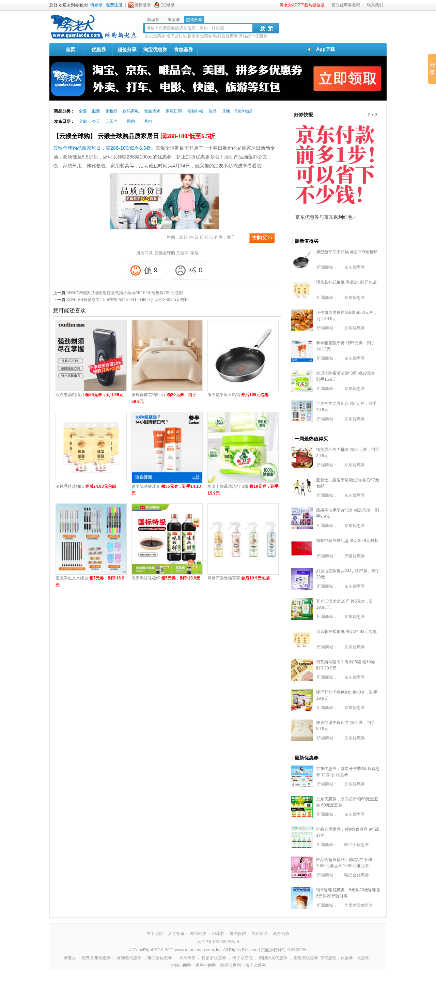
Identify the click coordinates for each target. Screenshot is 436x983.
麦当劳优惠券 (306, 957)
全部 (83, 111)
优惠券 (99, 49)
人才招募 (176, 933)
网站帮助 (259, 933)
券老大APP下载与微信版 (302, 5)
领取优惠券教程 (345, 5)
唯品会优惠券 (225, 36)
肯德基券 (183, 49)
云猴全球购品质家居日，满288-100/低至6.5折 (102, 148)
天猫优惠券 (354, 556)
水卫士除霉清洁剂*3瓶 (243, 490)
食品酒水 (152, 111)
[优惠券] (93, 38)
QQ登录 (167, 5)
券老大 (70, 957)
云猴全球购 (165, 253)
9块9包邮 (243, 111)
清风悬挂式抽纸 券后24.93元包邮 (346, 282)
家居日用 (174, 111)
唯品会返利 (230, 965)
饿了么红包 (176, 36)
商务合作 (281, 933)
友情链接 (198, 933)
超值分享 (127, 49)
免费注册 (114, 5)
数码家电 (131, 111)
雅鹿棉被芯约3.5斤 (163, 398)
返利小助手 (206, 965)
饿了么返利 (255, 965)
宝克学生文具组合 (90, 581)
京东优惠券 (155, 36)
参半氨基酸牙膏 (166, 490)
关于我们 (154, 933)
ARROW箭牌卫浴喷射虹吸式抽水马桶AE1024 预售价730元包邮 (124, 292)
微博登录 (143, 5)
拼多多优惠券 (200, 36)
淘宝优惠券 (155, 49)
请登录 (96, 5)
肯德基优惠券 (129, 957)
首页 (70, 49)
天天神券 (187, 957)
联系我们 (375, 5)
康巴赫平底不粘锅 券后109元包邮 (346, 251)
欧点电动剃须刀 (89, 394)
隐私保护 (238, 933)
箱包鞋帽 (195, 111)
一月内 (146, 121)
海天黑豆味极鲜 (165, 578)
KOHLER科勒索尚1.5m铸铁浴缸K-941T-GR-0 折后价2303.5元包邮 (127, 299)
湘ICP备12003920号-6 (218, 941)
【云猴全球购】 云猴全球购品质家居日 (134, 136)
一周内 (129, 121)
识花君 (218, 933)
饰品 (212, 111)
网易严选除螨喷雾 (238, 578)
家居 (194, 253)
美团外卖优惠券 (358, 905)
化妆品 (111, 111)
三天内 (111, 121)
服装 (96, 111)
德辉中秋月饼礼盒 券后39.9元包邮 (347, 540)
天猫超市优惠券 (253, 36)
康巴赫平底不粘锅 (238, 394)
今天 (96, 121)
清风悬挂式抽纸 (86, 486)
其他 (226, 111)
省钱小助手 (181, 965)
